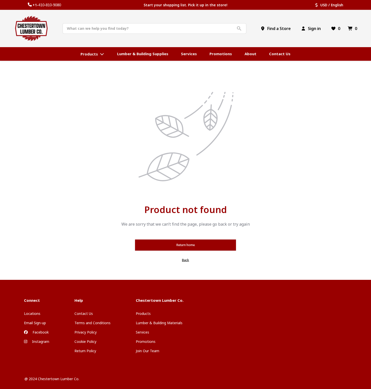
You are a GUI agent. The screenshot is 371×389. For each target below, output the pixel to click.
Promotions (145, 341)
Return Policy (85, 350)
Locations (32, 313)
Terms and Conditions (92, 322)
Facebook (40, 332)
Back (185, 260)
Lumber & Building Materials (159, 322)
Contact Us (83, 313)
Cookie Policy (85, 341)
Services (142, 332)
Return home (185, 245)
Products (143, 313)
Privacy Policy (85, 332)
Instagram (40, 341)
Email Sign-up (35, 322)
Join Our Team (147, 350)
